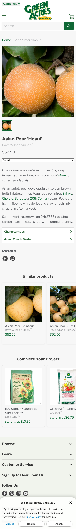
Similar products (38, 276)
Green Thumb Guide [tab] (17, 239)
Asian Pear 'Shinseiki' (20, 326)
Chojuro (7, 198)
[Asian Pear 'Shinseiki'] (23, 304)
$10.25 (25, 421)
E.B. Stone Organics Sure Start (21, 411)
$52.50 (8, 152)
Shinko (67, 193)
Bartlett (20, 198)
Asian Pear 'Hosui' (22, 139)
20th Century (39, 198)
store (62, 175)
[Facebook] (5, 258)
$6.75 (69, 417)
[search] (33, 26)
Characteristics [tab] (14, 231)
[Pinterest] (12, 258)
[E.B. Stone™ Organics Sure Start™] (23, 386)
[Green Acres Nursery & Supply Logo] (38, 10)
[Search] (69, 26)
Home (6, 40)
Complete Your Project (38, 359)
